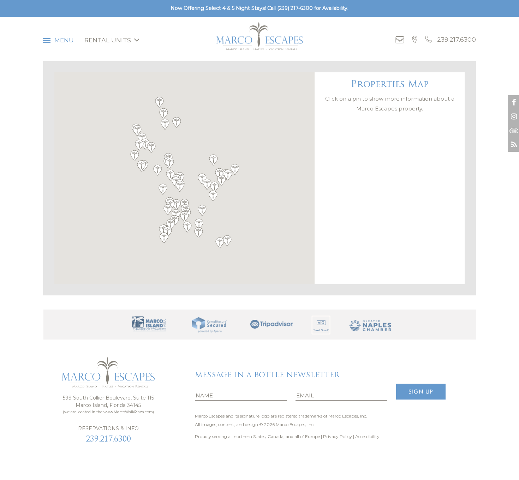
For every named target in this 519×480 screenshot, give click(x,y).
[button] (162, 189)
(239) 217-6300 (295, 8)
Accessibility (367, 436)
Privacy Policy (337, 436)
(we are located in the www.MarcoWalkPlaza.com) (108, 412)
